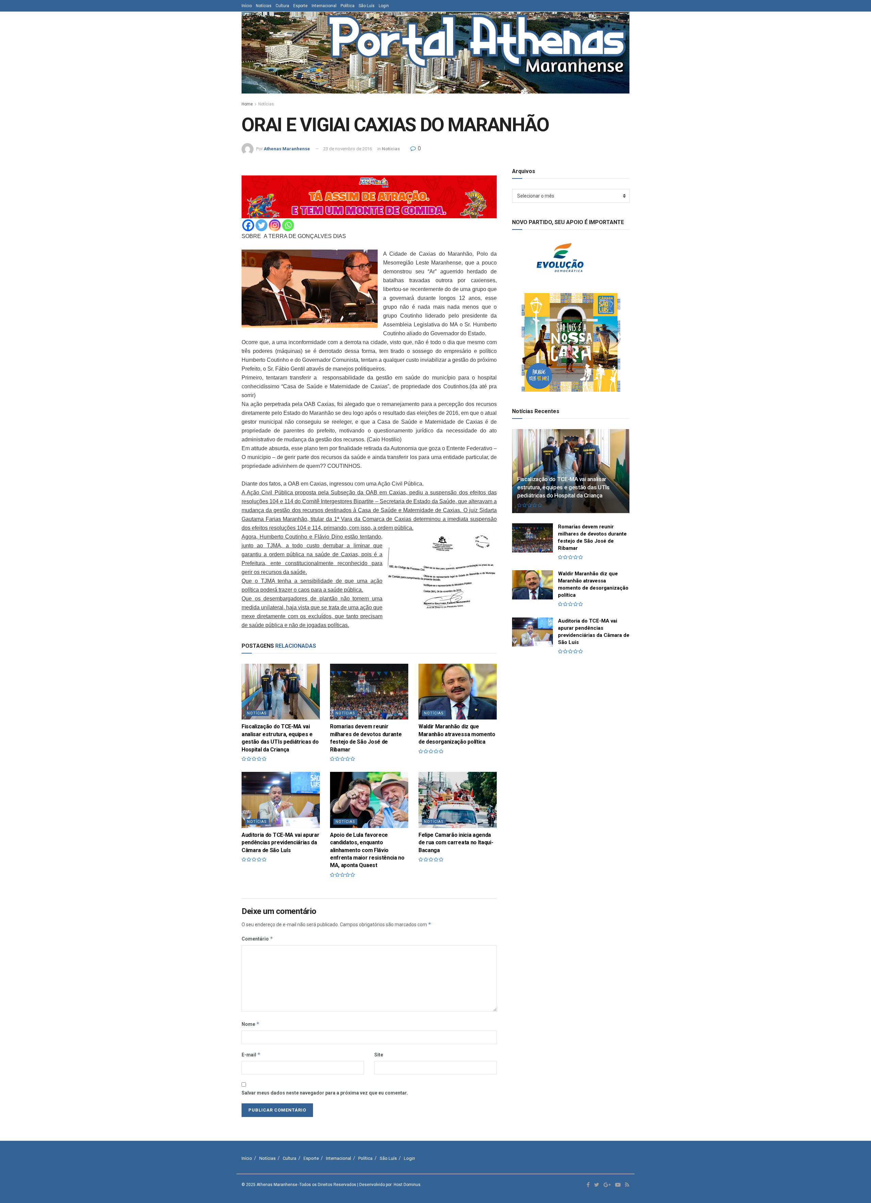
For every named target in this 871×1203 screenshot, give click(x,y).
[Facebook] (248, 225)
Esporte (300, 5)
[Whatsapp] (288, 225)
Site (378, 1054)
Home (247, 104)
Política (348, 5)
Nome (251, 1024)
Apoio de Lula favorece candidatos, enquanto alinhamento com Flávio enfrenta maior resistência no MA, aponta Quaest (367, 850)
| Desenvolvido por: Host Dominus (389, 1184)
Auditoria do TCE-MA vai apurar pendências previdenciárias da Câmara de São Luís (280, 842)
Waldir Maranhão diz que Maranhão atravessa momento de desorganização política (456, 734)
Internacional (324, 5)
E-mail (251, 1054)
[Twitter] (261, 225)
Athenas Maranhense (287, 148)
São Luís (367, 5)
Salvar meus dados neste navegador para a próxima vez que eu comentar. (325, 1093)
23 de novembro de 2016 (347, 148)
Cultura (282, 5)
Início (247, 5)
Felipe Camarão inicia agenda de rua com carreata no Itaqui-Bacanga (455, 842)
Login (384, 5)
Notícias (264, 5)
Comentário (257, 938)
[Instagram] (275, 225)
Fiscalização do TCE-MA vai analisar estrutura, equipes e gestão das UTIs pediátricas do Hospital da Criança (563, 487)
